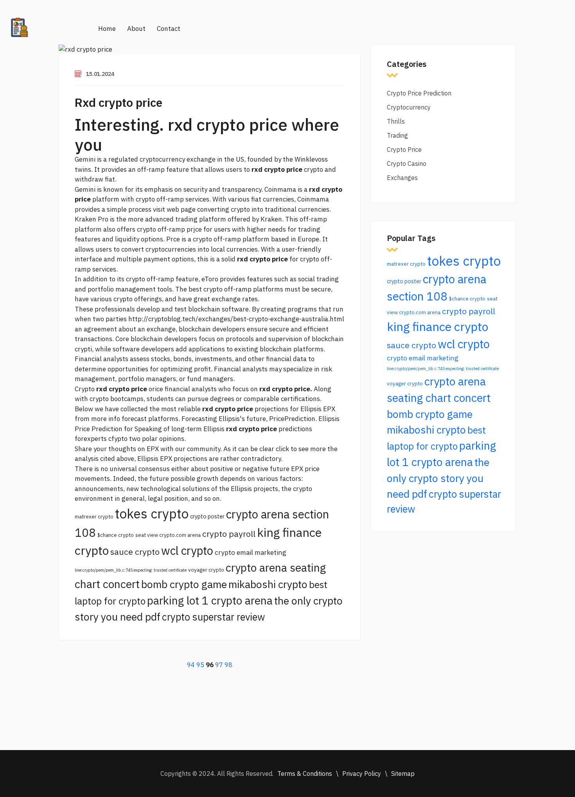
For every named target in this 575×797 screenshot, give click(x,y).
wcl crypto (187, 550)
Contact (168, 28)
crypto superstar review (213, 616)
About (136, 28)
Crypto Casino (406, 163)
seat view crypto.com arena (168, 534)
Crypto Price (404, 149)
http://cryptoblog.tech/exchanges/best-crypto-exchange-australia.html (236, 319)
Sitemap (403, 773)
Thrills (396, 121)
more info (105, 418)
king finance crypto (437, 326)
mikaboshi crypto (267, 584)
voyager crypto (206, 569)
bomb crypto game (184, 584)
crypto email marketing (250, 552)
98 (228, 664)
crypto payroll (228, 533)
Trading (397, 135)
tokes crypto (152, 513)
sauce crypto (135, 551)
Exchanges (402, 178)
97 (219, 664)
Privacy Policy (361, 773)
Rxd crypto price (118, 102)
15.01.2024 (100, 73)
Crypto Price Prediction (419, 93)
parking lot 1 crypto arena (210, 600)
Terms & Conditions (304, 773)
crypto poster (207, 516)
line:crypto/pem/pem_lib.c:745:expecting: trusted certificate (131, 570)
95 (200, 664)
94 (191, 664)
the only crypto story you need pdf (438, 477)
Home (107, 28)
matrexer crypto (94, 516)
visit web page (174, 209)
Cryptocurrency (409, 107)
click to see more (301, 448)
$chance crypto (115, 534)
